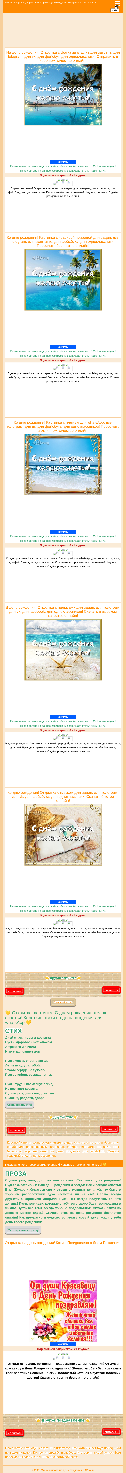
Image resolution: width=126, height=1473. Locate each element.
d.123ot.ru (88, 1470)
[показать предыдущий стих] (16, 1136)
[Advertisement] (63, 30)
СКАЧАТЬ (63, 162)
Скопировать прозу (23, 1229)
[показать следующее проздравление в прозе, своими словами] (111, 1438)
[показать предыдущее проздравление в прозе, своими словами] (14, 1439)
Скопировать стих (19, 1104)
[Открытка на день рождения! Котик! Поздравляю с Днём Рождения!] (58, 1358)
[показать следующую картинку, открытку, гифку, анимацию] (111, 997)
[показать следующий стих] (109, 1136)
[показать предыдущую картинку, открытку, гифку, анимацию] (14, 997)
